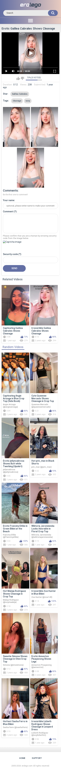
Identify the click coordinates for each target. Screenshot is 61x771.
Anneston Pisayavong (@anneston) (41, 666)
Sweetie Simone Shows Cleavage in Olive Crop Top (15, 659)
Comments (10, 190)
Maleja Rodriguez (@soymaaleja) (11, 601)
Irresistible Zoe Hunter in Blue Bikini (43, 592)
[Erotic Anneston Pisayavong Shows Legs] (44, 633)
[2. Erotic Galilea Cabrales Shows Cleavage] (44, 127)
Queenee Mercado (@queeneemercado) (41, 405)
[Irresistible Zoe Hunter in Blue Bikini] (44, 568)
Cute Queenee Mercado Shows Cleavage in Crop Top (42, 398)
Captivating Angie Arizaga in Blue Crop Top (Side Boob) (13, 398)
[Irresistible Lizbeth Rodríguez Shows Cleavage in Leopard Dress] (44, 698)
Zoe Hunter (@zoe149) (41, 597)
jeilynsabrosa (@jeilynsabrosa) (10, 470)
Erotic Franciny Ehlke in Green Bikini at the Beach (15, 529)
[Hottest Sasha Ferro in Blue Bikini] (15, 698)
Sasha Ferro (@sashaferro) (15, 727)
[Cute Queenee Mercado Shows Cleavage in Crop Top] (44, 373)
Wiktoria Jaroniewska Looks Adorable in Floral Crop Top (42, 529)
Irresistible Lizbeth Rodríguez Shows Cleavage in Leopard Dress (42, 725)
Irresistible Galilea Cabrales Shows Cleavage (41, 331)
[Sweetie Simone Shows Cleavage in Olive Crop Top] (15, 633)
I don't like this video (22, 78)
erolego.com (27, 766)
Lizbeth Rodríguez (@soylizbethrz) (39, 734)
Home (22, 758)
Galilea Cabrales (20, 94)
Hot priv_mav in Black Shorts (42, 462)
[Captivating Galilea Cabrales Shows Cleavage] (15, 305)
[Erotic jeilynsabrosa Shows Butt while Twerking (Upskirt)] (15, 438)
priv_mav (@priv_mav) (41, 467)
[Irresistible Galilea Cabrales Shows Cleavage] (44, 305)
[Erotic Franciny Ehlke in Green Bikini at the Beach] (15, 503)
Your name (8, 200)
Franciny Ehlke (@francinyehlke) (11, 536)
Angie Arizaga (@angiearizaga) (10, 405)
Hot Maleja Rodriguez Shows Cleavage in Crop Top (14, 594)
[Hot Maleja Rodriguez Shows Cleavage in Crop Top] (15, 568)
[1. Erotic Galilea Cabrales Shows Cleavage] (16, 127)
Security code (10, 254)
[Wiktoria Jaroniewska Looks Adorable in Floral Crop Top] (44, 503)
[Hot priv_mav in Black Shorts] (44, 438)
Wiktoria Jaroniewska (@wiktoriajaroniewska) (42, 536)
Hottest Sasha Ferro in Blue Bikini (15, 722)
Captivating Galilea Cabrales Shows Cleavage (13, 331)
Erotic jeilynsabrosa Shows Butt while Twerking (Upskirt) (13, 464)
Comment (8, 211)
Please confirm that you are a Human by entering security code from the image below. (29, 237)
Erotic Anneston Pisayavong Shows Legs (41, 659)
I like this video (18, 78)
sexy (28, 101)
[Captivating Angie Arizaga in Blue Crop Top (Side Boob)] (15, 373)
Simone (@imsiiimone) (13, 665)
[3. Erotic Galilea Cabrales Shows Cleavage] (30, 168)
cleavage (17, 101)
